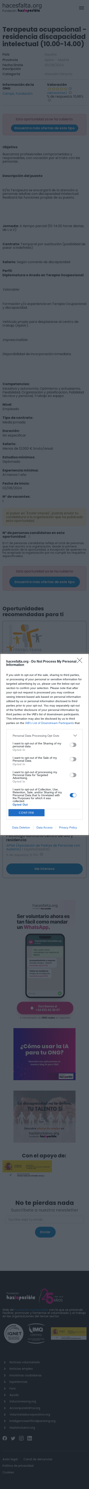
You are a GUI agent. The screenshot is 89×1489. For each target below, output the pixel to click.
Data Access (44, 827)
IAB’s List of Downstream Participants (49, 723)
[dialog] (44, 744)
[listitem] (44, 735)
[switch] (73, 745)
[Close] (81, 662)
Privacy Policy (68, 827)
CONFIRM (26, 812)
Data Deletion (21, 827)
